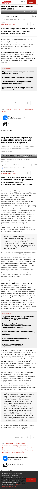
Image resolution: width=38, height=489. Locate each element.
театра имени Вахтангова (24, 54)
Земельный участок (19, 448)
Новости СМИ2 (6, 130)
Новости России (17, 109)
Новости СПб (6, 452)
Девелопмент (9, 444)
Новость (8, 109)
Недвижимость (6, 446)
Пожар (4, 111)
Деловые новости (6, 448)
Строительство (20, 444)
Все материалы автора (8, 24)
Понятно (31, 480)
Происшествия (28, 109)
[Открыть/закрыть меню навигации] (22, 2)
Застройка (30, 448)
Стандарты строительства (21, 446)
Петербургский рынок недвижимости (12, 450)
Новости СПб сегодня (18, 452)
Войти (31, 2)
